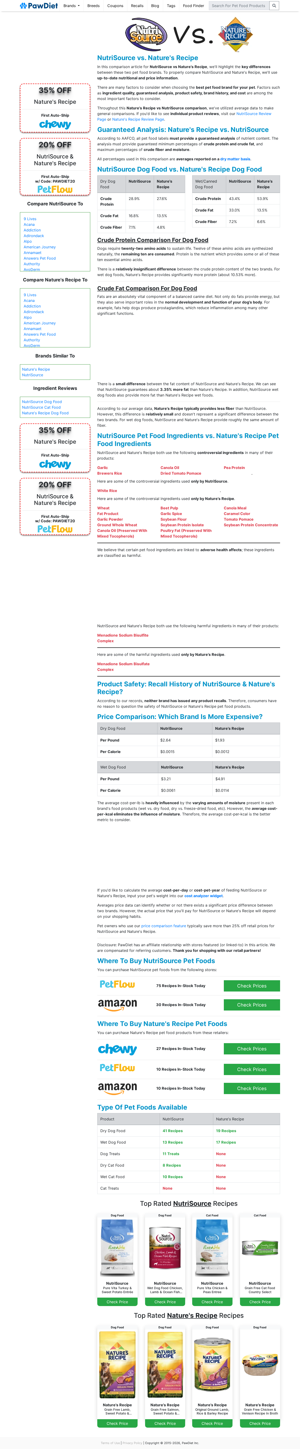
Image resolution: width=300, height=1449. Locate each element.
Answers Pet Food (40, 258)
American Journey (40, 247)
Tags (171, 5)
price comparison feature (163, 925)
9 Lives (30, 218)
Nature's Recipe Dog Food (45, 413)
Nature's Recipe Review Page (138, 119)
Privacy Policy (132, 1443)
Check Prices (251, 986)
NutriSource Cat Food (41, 407)
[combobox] (239, 5)
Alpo (28, 241)
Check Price (117, 1301)
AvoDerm (32, 269)
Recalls (137, 5)
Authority (32, 263)
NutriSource (32, 375)
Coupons (115, 5)
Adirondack (34, 235)
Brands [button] (70, 5)
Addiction (32, 230)
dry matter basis (235, 159)
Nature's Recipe (36, 369)
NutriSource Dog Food (42, 401)
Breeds (93, 5)
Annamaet (32, 252)
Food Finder (193, 5)
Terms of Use (110, 1443)
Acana (29, 224)
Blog (155, 5)
